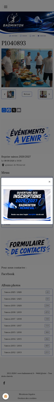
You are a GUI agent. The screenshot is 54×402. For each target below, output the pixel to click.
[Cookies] (5, 396)
